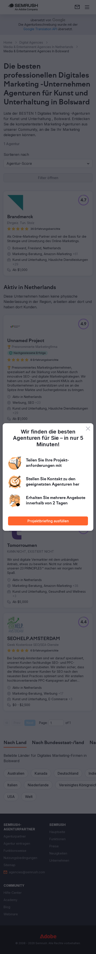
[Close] (88, 428)
